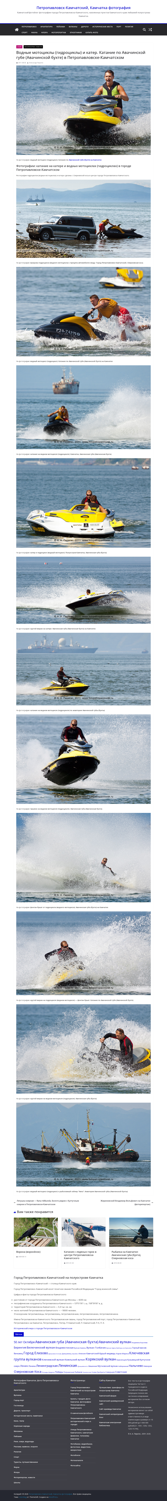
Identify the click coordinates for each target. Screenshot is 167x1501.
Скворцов (110, 1372)
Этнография (76, 32)
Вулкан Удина (111, 1348)
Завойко (75, 1354)
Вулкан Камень (80, 1348)
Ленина (32, 1366)
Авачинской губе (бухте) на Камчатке (85, 160)
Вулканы (73, 26)
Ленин (24, 1366)
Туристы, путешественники (26, 1462)
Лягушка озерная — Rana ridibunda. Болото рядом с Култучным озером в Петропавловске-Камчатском (48, 1202)
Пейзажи (60, 26)
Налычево (136, 1366)
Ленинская (67, 1365)
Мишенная (92, 1366)
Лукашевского (82, 1366)
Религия (129, 26)
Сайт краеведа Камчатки (110, 1409)
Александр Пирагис (36, 63)
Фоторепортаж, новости (33, 47)
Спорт (24, 32)
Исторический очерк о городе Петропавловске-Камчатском (43, 1328)
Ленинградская (47, 1366)
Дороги (85, 26)
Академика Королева (139, 1343)
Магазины (18, 1431)
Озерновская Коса (27, 1371)
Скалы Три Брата (98, 1372)
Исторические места (102, 26)
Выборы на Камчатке (124, 1348)
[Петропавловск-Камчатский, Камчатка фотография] (17, 30)
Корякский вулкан (101, 1359)
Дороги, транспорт (22, 1410)
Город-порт (19, 1400)
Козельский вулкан (75, 1359)
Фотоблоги (75, 1455)
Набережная (123, 1366)
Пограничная (69, 1372)
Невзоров (147, 1366)
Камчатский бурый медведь (101, 1353)
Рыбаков (78, 1372)
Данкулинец (66, 1354)
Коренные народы (22, 1426)
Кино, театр (19, 1421)
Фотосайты (75, 1465)
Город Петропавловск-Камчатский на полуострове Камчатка (83, 1390)
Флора (44, 32)
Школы (17, 1482)
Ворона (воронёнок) (28, 1251)
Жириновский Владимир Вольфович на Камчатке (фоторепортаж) (125, 1202)
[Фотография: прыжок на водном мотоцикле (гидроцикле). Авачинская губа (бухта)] (83, 803)
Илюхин (82, 1353)
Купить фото (92, 32)
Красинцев (122, 1360)
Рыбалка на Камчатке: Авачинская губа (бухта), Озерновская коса (126, 1255)
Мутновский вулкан (108, 1366)
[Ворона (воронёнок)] (36, 1246)
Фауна (34, 32)
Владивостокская (65, 1347)
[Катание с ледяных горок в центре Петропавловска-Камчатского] (83, 1246)
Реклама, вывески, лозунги (26, 1446)
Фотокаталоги (77, 1460)
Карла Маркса (122, 1353)
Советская (121, 1371)
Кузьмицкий (133, 1359)
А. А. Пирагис (135, 1434)
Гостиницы (19, 1405)
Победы (59, 1372)
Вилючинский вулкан (41, 1347)
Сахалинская (87, 1372)
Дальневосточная (55, 1354)
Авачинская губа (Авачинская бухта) (66, 1341)
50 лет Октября (24, 1342)
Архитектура (46, 26)
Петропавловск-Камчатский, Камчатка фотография (84, 7)
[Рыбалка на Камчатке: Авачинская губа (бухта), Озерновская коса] (131, 1246)
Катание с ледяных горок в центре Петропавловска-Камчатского (80, 1255)
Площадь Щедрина (48, 1372)
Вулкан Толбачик (96, 1347)
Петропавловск (29, 26)
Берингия (20, 1347)
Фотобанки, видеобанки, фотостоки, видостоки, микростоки (82, 1447)
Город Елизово (35, 1353)
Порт (119, 26)
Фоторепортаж (58, 32)
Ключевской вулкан (53, 1359)
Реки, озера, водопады (24, 1441)
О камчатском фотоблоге (82, 1413)
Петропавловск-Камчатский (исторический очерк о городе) (83, 1421)
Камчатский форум (107, 1396)
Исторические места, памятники (28, 1416)
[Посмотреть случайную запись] (150, 30)
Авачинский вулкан (115, 1341)
